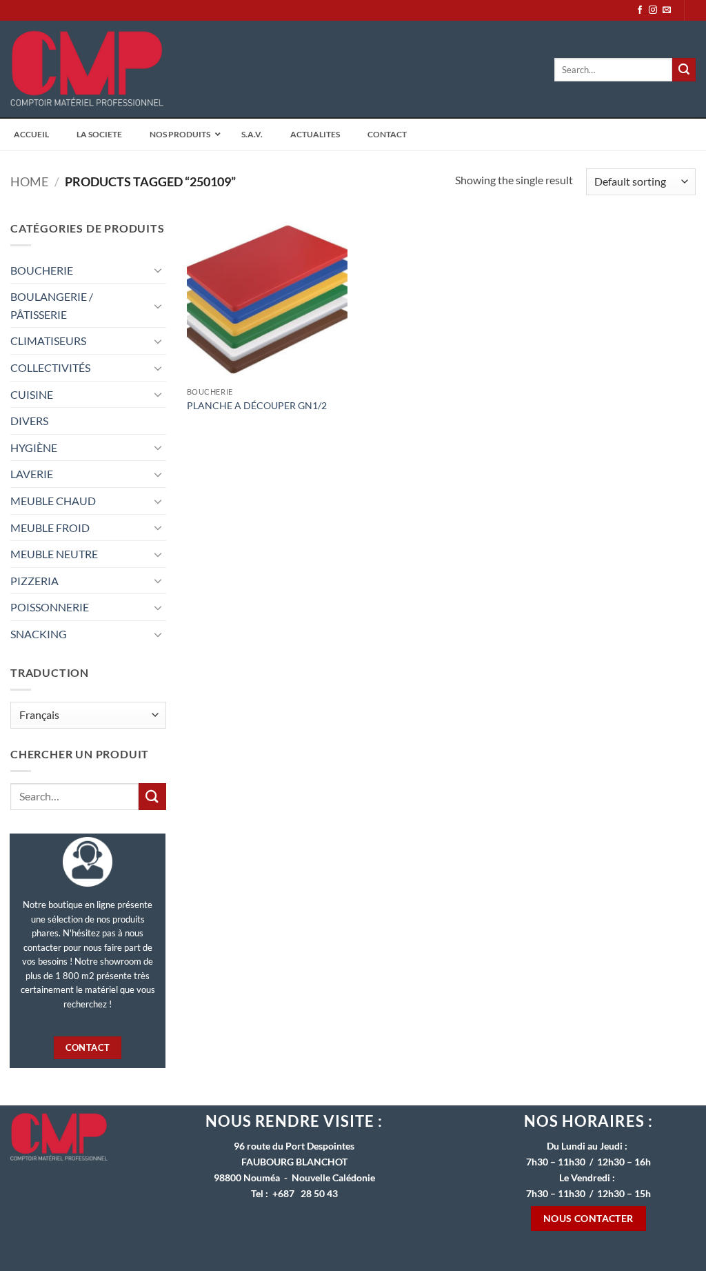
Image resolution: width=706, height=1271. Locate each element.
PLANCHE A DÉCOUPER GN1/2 (257, 405)
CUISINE (31, 394)
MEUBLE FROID (50, 527)
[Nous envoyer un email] (667, 10)
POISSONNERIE (49, 606)
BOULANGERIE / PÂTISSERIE (51, 305)
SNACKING (38, 633)
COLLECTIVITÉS (50, 367)
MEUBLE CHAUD (53, 500)
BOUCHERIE (41, 270)
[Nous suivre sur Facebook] (640, 10)
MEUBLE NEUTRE (54, 553)
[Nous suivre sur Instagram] (653, 10)
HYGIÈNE (33, 447)
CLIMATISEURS (48, 340)
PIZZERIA (34, 580)
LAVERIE (31, 473)
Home (29, 181)
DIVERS (29, 420)
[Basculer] (158, 270)
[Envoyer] (684, 69)
